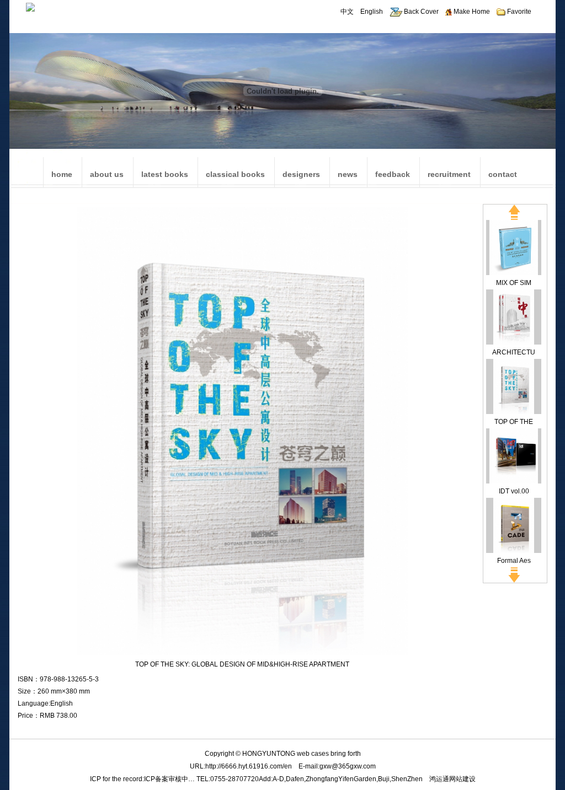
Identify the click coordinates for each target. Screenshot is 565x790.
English (371, 11)
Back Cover (420, 11)
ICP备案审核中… (169, 779)
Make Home (471, 11)
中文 (347, 11)
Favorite (518, 11)
